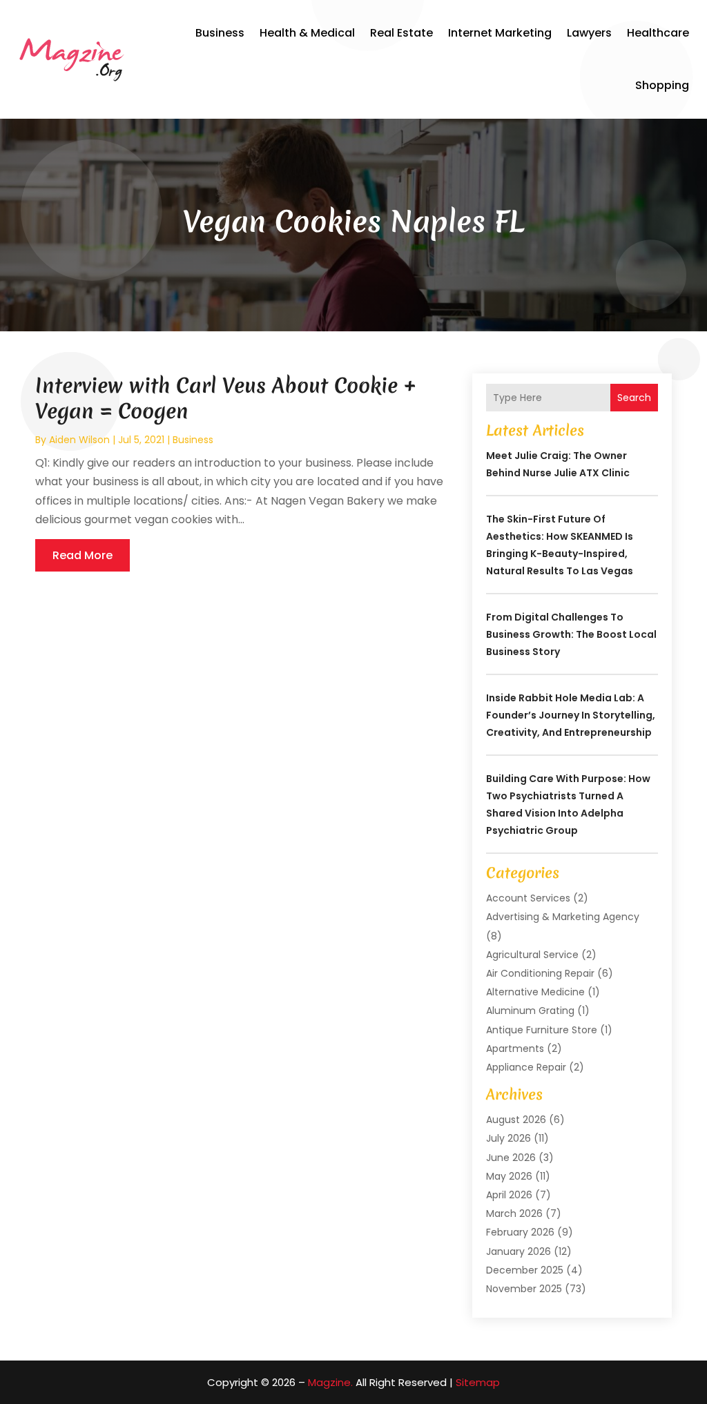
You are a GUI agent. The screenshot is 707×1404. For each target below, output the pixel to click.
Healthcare (658, 33)
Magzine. (330, 1382)
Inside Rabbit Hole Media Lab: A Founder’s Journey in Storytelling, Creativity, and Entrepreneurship (570, 715)
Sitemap (478, 1382)
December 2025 (524, 1270)
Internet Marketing (500, 33)
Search (634, 397)
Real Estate (401, 33)
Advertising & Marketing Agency (562, 917)
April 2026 (509, 1195)
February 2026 (520, 1232)
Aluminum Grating (530, 1010)
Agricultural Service (532, 955)
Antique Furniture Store (541, 1030)
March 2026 (514, 1213)
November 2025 (524, 1289)
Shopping (662, 85)
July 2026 (508, 1138)
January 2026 (518, 1251)
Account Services (528, 898)
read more (82, 555)
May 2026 (509, 1176)
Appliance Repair (526, 1067)
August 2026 (516, 1120)
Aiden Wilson (79, 440)
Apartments (515, 1048)
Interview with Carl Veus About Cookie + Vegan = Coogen (225, 398)
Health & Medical (307, 33)
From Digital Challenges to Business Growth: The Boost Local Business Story (571, 634)
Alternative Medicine (535, 992)
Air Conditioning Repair (540, 973)
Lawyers (589, 33)
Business (219, 33)
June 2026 (511, 1157)
